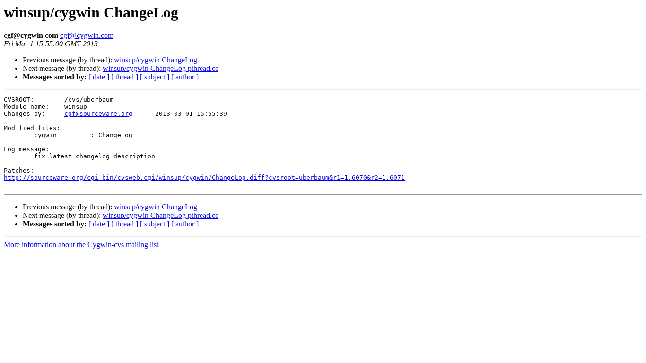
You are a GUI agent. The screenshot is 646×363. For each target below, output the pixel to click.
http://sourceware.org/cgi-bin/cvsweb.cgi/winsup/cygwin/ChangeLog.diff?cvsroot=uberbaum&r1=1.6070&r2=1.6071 (204, 177)
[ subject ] (154, 77)
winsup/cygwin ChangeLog (155, 60)
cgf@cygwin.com (86, 35)
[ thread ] (124, 77)
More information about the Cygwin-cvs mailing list (81, 245)
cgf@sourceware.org (98, 113)
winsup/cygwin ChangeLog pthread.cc (160, 68)
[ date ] (98, 77)
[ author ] (185, 77)
